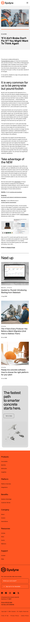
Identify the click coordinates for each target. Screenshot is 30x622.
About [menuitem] (2, 514)
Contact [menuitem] (3, 555)
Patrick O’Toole (11, 247)
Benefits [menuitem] (4, 494)
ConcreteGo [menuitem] (4, 461)
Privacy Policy (15, 615)
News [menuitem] (2, 536)
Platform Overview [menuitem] (6, 484)
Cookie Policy (25, 615)
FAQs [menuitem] (2, 559)
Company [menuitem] (5, 509)
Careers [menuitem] (3, 518)
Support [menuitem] (4, 551)
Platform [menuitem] (4, 479)
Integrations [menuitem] (4, 487)
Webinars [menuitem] (3, 543)
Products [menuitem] (5, 456)
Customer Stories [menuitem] (5, 502)
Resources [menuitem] (5, 528)
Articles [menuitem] (3, 533)
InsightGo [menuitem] (3, 472)
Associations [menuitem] (4, 521)
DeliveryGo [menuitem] (4, 468)
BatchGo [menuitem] (3, 465)
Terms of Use (4, 615)
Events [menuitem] (3, 540)
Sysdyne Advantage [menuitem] (6, 499)
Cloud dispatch (24, 214)
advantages (18, 181)
